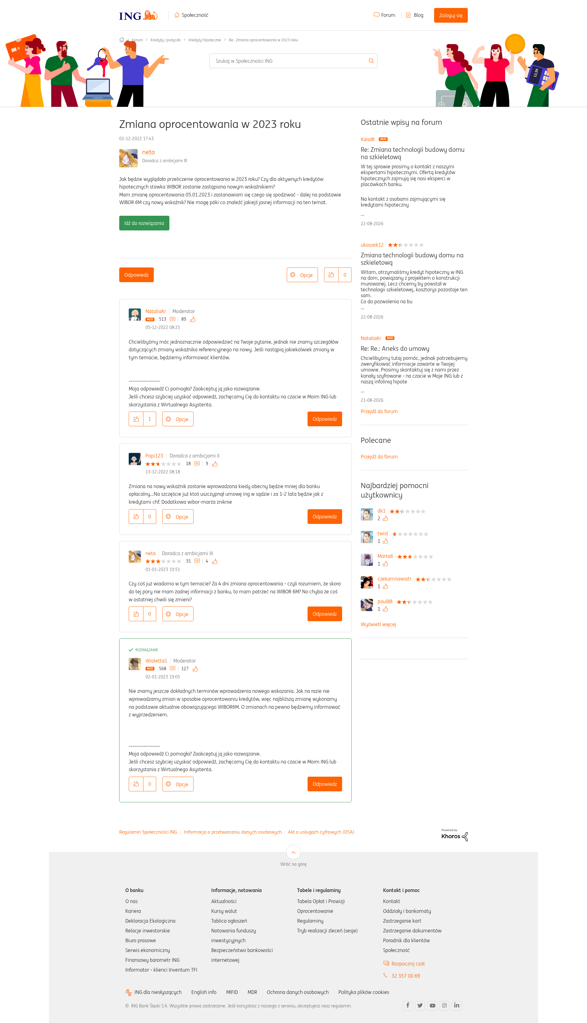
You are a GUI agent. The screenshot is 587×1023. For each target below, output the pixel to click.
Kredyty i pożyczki (166, 40)
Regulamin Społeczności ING (148, 832)
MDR (252, 992)
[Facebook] (408, 1006)
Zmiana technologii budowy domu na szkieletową (412, 259)
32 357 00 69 (406, 976)
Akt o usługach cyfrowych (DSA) (321, 832)
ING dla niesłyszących (158, 992)
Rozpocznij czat (408, 964)
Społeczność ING (121, 39)
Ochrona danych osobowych (298, 992)
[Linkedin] (457, 1006)
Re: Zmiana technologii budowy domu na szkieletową (413, 153)
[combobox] (293, 61)
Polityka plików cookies (363, 992)
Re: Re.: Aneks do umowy (395, 348)
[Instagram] (444, 1006)
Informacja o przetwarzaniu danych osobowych (233, 832)
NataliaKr (156, 311)
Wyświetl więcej (378, 624)
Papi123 (154, 456)
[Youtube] (432, 1006)
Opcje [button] (306, 275)
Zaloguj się (451, 15)
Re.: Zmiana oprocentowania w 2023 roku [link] (263, 40)
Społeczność (195, 15)
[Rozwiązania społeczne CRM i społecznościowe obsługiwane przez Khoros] (455, 834)
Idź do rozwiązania (144, 223)
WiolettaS (156, 661)
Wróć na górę (293, 864)
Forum (388, 15)
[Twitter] (420, 1006)
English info (203, 992)
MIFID (232, 992)
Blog (418, 15)
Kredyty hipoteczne (205, 40)
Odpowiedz (136, 275)
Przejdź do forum (379, 411)
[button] (331, 274)
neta (148, 152)
